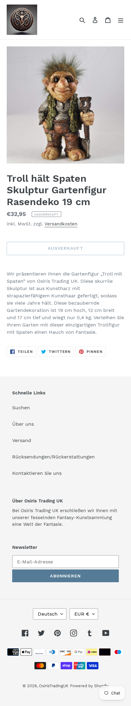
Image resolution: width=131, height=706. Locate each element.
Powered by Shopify (89, 686)
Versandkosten (60, 224)
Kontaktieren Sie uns (37, 473)
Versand (21, 440)
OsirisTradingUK (54, 686)
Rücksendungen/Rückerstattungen (53, 457)
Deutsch (48, 614)
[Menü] (120, 19)
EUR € (81, 614)
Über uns (23, 424)
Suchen (21, 407)
